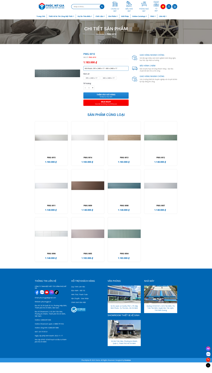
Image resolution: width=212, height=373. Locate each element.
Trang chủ (40, 16)
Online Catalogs (139, 16)
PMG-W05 (88, 253)
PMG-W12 (160, 157)
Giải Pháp (125, 16)
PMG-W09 (88, 205)
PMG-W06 (51, 253)
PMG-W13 (124, 157)
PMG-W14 (88, 157)
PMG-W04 (124, 253)
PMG (152, 16)
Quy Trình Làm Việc (78, 287)
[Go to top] (208, 365)
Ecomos (128, 360)
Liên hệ (162, 16)
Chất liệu (100, 16)
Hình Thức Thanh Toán (79, 294)
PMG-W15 (51, 157)
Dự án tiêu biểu (84, 16)
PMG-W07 (160, 205)
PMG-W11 (51, 205)
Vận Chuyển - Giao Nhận (80, 298)
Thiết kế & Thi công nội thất (61, 16)
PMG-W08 (124, 205)
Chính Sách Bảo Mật (78, 302)
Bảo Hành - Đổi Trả (78, 290)
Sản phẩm (112, 16)
